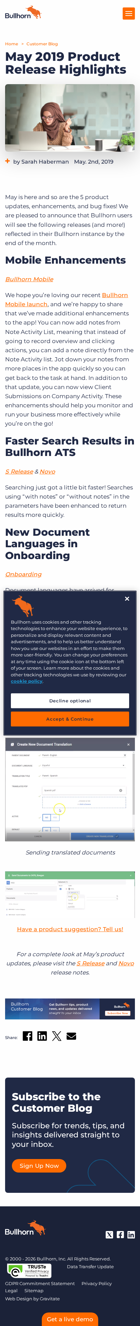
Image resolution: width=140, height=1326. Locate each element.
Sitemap (33, 1290)
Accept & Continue (69, 719)
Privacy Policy (97, 1283)
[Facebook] (120, 1234)
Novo (47, 471)
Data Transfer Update (90, 1266)
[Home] (23, 17)
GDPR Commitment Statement (40, 1283)
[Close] (127, 598)
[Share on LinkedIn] (42, 1037)
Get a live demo (70, 1319)
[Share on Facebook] (27, 1037)
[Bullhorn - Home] (25, 1229)
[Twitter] (109, 1234)
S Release (19, 471)
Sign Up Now (39, 1165)
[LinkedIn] (131, 1234)
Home (11, 43)
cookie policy (26, 681)
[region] (69, 663)
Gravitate (50, 1298)
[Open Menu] (129, 13)
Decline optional (70, 700)
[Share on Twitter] (57, 1037)
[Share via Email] (71, 1037)
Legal (11, 1290)
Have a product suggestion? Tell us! (70, 929)
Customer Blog (42, 43)
